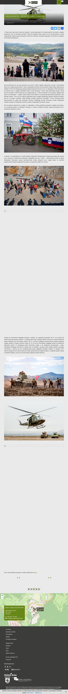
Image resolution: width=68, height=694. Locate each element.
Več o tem (30, 692)
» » (49, 577)
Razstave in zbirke (10, 632)
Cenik (7, 648)
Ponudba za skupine (11, 639)
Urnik (7, 650)
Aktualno (8, 645)
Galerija (8, 636)
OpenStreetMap (65, 625)
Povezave (8, 659)
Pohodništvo (9, 634)
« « (18, 577)
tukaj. (35, 572)
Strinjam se (38, 692)
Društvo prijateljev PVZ (12, 657)
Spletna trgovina (10, 653)
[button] (39, 609)
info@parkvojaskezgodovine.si (15, 618)
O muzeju (8, 629)
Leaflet (61, 625)
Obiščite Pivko (9, 643)
